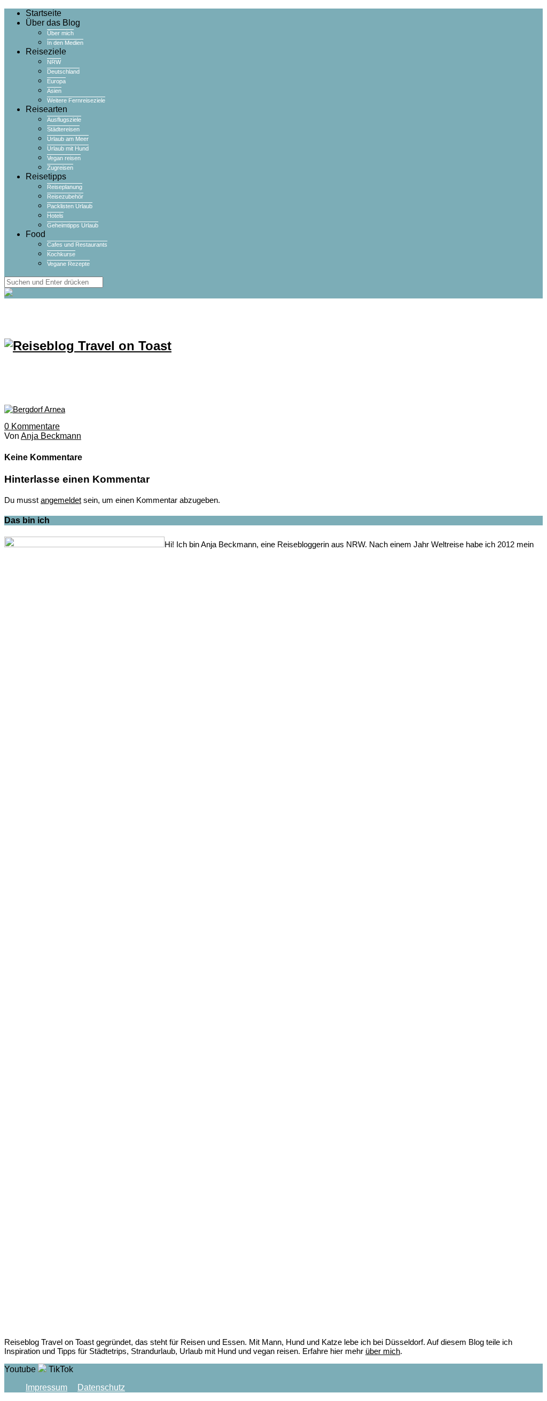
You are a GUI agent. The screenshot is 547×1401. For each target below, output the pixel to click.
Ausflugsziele (64, 119)
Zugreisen (60, 167)
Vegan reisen (64, 158)
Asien (54, 91)
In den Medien (65, 43)
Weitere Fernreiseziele (76, 100)
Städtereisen (63, 129)
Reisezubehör (65, 196)
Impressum (46, 1387)
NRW (54, 62)
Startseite (43, 13)
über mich (382, 1351)
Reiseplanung (64, 187)
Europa (56, 81)
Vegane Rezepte (68, 264)
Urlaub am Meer (68, 139)
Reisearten (46, 109)
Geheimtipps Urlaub (72, 225)
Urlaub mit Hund (68, 148)
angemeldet (61, 500)
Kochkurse (61, 254)
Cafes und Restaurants (77, 244)
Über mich (60, 33)
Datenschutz (101, 1387)
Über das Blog (53, 22)
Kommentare (32, 426)
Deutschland (63, 71)
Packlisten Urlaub (69, 206)
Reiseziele (46, 51)
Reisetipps (46, 176)
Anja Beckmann (51, 435)
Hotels (55, 215)
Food (35, 234)
